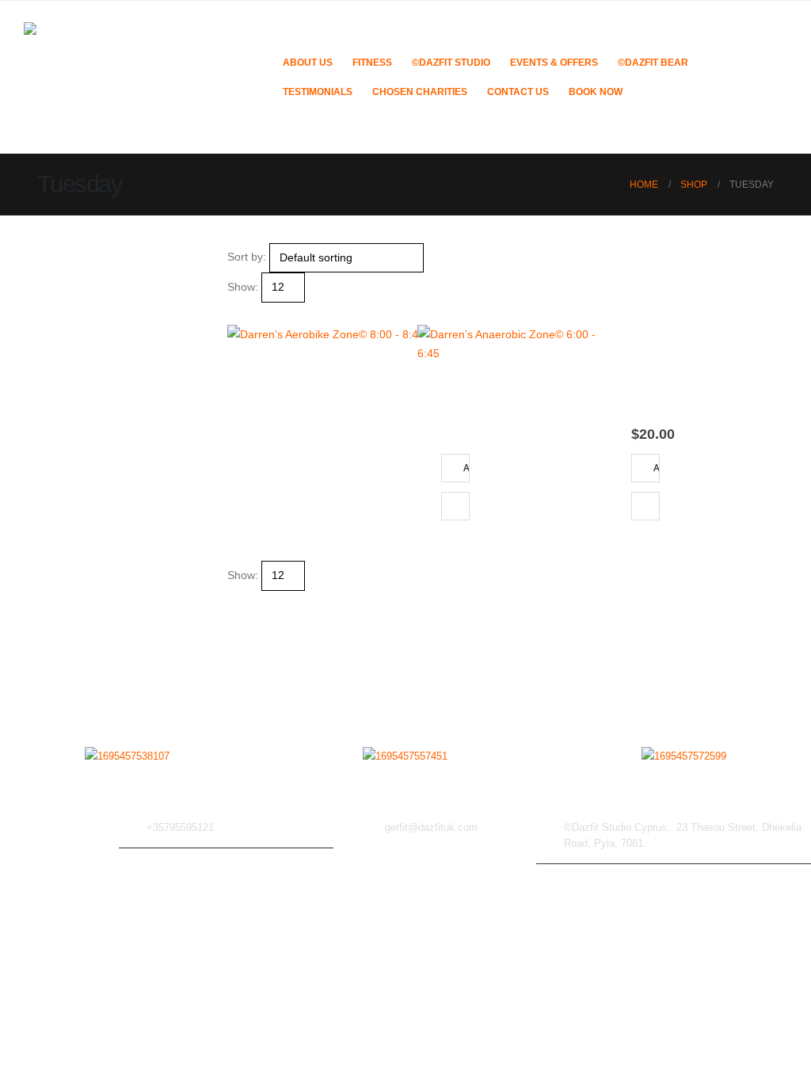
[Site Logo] (142, 77)
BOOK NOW (596, 91)
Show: (242, 286)
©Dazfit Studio (451, 62)
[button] (234, 312)
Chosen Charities (419, 91)
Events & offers (554, 62)
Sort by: (246, 256)
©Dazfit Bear (653, 62)
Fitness (372, 62)
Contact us (518, 91)
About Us (308, 62)
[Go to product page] (326, 424)
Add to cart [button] (466, 467)
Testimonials (317, 91)
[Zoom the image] (127, 756)
